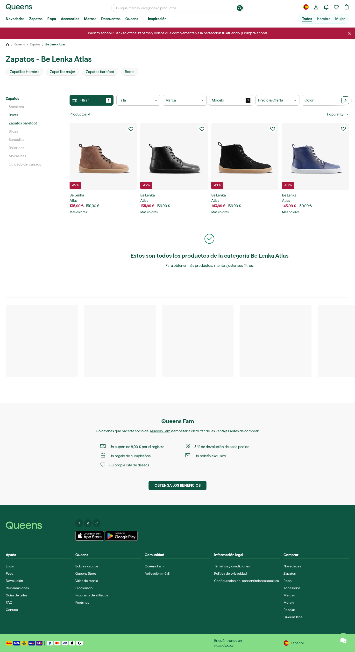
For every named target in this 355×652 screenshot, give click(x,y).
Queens (131, 19)
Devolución (14, 581)
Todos (307, 19)
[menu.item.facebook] (79, 523)
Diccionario (83, 588)
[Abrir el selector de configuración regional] (306, 7)
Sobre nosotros (86, 566)
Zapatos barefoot (23, 123)
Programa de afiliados (91, 595)
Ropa (51, 19)
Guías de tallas (16, 595)
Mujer (340, 19)
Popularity (335, 114)
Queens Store (85, 573)
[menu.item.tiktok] (96, 523)
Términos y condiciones (232, 566)
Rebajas (289, 610)
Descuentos (111, 19)
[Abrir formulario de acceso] (316, 7)
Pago (9, 573)
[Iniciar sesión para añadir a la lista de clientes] (131, 129)
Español (297, 643)
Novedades (15, 19)
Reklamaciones (17, 588)
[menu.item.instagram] (88, 523)
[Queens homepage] (19, 7)
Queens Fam (160, 431)
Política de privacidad (230, 573)
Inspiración (157, 19)
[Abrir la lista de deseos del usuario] (336, 7)
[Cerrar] (349, 33)
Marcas (90, 19)
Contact (12, 610)
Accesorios (70, 19)
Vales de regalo (86, 581)
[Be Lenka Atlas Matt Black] (244, 156)
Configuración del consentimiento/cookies (246, 581)
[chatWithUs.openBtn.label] (343, 640)
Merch (289, 602)
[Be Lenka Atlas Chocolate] (103, 156)
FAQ (9, 602)
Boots (13, 115)
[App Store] (89, 536)
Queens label (293, 617)
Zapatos (36, 19)
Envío (10, 566)
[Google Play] (121, 536)
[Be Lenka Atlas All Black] (173, 156)
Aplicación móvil (157, 573)
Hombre (323, 19)
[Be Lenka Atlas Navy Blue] (315, 156)
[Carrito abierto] (346, 7)
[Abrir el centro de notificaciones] (326, 7)
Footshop (82, 602)
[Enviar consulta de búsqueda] (240, 8)
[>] (345, 100)
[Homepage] (38, 525)
